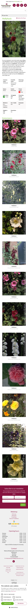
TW (25, 5)
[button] (14, 607)
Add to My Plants (22, 18)
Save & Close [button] (7, 603)
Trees (8, 572)
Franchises (14, 517)
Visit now (14, 514)
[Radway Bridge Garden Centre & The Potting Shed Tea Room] (6, 5)
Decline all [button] (21, 603)
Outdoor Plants (8, 570)
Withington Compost (19, 575)
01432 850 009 (14, 5)
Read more (13, 591)
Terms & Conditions (14, 518)
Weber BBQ (8, 567)
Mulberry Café (8, 569)
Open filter (5, 15)
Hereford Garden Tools (20, 569)
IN (21, 5)
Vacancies (14, 515)
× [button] (26, 585)
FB (17, 5)
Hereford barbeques (20, 567)
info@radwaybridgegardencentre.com (14, 558)
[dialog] (14, 597)
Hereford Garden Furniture (19, 573)
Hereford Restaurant (19, 572)
